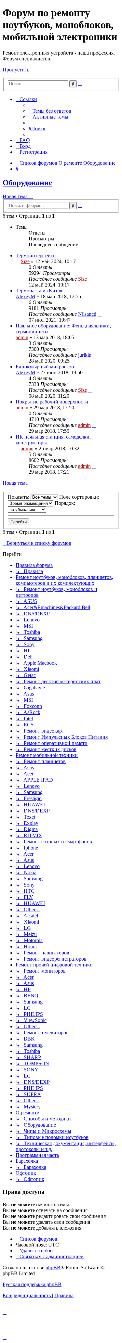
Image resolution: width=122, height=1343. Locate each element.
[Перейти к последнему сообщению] (90, 279)
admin (22, 337)
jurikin (84, 355)
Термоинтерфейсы (36, 255)
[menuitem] (50, 111)
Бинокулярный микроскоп (45, 366)
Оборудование (27, 182)
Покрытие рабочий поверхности (52, 401)
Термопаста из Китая (39, 290)
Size (25, 261)
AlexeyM (25, 296)
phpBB (53, 1267)
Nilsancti (87, 314)
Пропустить (16, 69)
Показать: (19, 497)
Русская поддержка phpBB (32, 1284)
